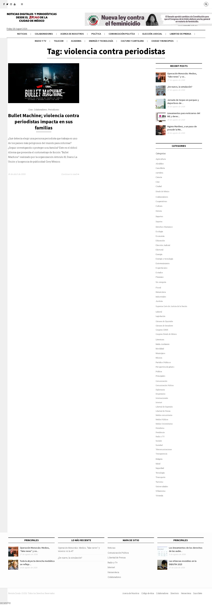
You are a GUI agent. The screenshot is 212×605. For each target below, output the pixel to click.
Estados (159, 272)
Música (159, 357)
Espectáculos (161, 268)
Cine (30, 109)
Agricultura (161, 159)
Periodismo (53, 109)
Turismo (159, 482)
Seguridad (160, 468)
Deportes (159, 216)
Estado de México (162, 191)
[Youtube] (15, 4)
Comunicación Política (165, 385)
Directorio (175, 593)
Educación (160, 240)
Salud (158, 463)
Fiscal (158, 287)
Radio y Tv (40, 40)
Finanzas (160, 277)
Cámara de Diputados (164, 321)
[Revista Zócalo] (31, 19)
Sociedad (159, 445)
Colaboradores (44, 33)
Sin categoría (161, 282)
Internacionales (162, 398)
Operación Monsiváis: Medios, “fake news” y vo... (182, 75)
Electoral (159, 249)
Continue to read (69, 174)
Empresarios (160, 394)
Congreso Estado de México (166, 334)
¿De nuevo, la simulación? (179, 86)
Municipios (160, 353)
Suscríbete (197, 593)
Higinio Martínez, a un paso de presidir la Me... (182, 128)
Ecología (159, 231)
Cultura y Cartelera (132, 40)
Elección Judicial (152, 33)
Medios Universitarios (164, 424)
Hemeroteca (161, 292)
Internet (159, 402)
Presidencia (160, 432)
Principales (160, 376)
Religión (159, 459)
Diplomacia (160, 390)
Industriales (161, 296)
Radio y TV (160, 436)
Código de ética (147, 593)
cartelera (159, 172)
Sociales (159, 441)
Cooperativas (161, 201)
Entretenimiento (163, 263)
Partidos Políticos (163, 362)
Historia (159, 211)
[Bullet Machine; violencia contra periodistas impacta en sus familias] (43, 102)
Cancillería (160, 168)
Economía (160, 236)
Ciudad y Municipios (162, 40)
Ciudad (159, 186)
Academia (76, 40)
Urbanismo (160, 491)
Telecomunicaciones (164, 449)
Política (96, 33)
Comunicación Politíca (122, 33)
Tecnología (160, 472)
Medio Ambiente (162, 344)
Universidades (162, 486)
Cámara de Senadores (164, 326)
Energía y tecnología (101, 40)
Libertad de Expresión (164, 407)
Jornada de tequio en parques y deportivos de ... (183, 101)
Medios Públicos (162, 419)
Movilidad (160, 348)
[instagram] (11, 4)
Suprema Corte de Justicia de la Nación (171, 306)
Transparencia (161, 454)
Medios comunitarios (164, 415)
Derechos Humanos (164, 227)
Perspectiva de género (165, 367)
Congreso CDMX (162, 330)
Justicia (159, 301)
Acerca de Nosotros (72, 33)
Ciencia (159, 177)
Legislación (160, 316)
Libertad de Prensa (180, 33)
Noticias (22, 33)
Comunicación (161, 381)
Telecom (58, 40)
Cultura (159, 206)
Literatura (160, 339)
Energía (159, 254)
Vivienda (159, 495)
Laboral (159, 311)
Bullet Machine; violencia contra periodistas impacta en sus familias (43, 121)
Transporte (160, 477)
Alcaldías (160, 163)
